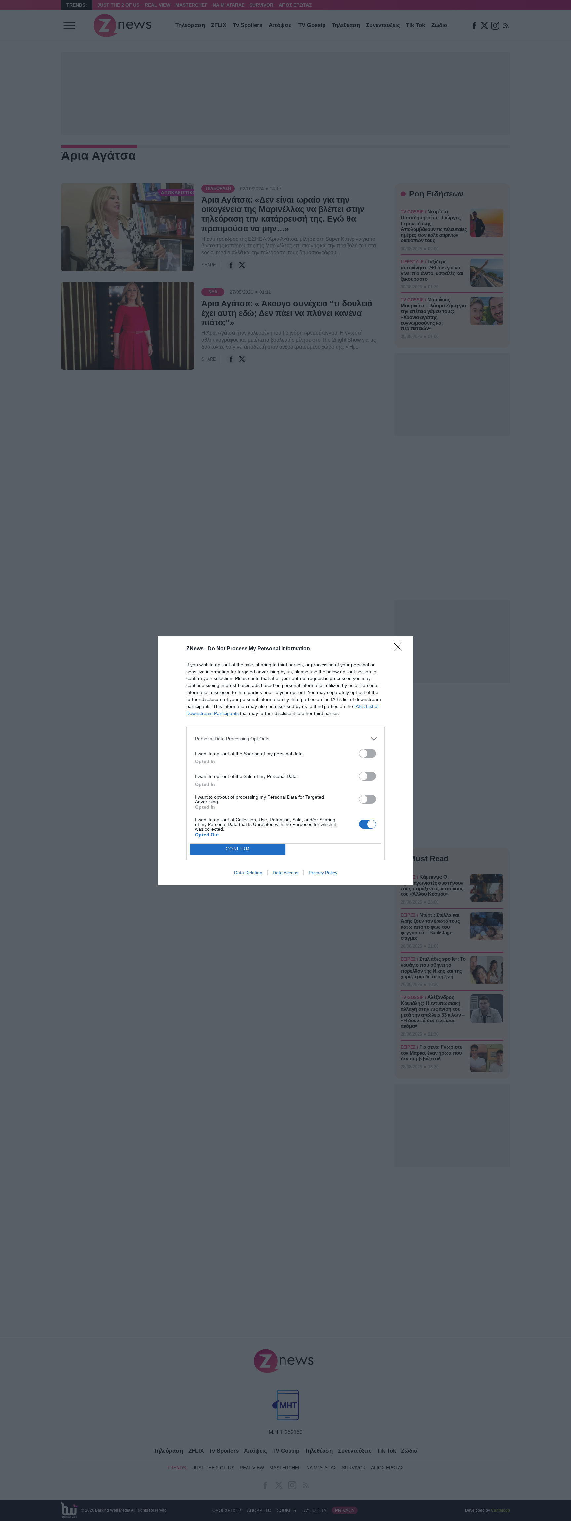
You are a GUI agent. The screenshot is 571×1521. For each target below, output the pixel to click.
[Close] (400, 649)
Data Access (285, 872)
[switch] (367, 753)
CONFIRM (238, 849)
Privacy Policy (323, 872)
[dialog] (285, 760)
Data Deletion (248, 872)
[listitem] (285, 738)
